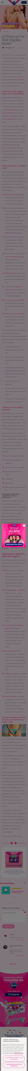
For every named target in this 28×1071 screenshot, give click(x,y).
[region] (14, 1054)
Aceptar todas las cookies (14, 1058)
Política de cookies (19, 1053)
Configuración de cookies (14, 1065)
